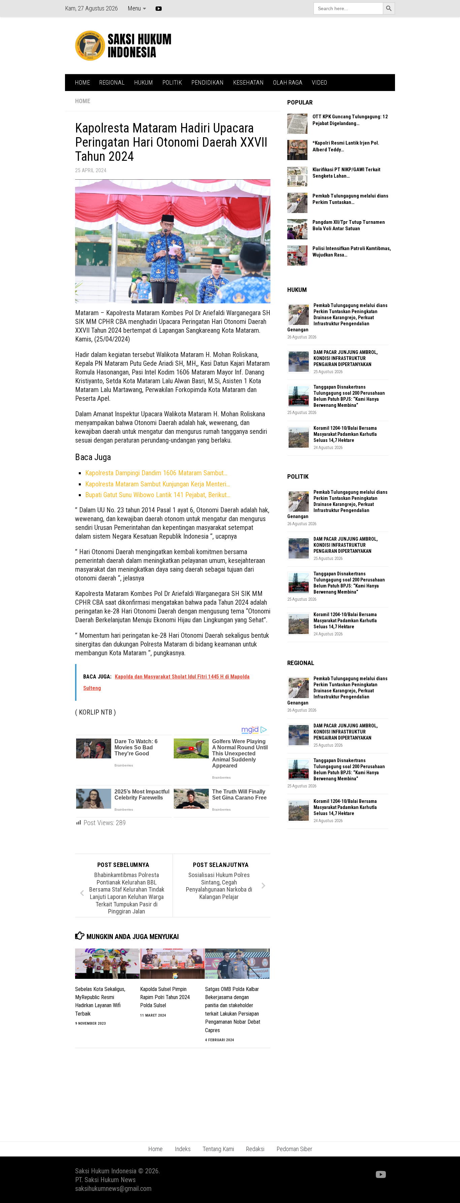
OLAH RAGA (287, 82)
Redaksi (255, 1148)
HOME (82, 82)
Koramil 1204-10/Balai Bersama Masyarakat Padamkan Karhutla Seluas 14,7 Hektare (345, 434)
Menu (134, 8)
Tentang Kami (218, 1148)
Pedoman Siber (294, 1148)
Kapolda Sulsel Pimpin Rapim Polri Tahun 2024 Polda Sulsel (165, 997)
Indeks (183, 1148)
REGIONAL (112, 82)
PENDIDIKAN (207, 82)
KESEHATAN (248, 82)
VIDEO (319, 82)
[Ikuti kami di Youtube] (380, 1174)
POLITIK (172, 82)
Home (155, 1148)
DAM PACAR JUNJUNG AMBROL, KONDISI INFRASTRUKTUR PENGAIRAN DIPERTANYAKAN (346, 358)
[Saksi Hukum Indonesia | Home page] (123, 45)
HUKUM (143, 82)
